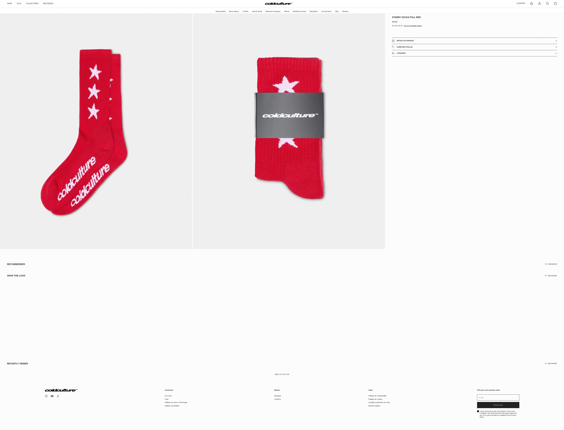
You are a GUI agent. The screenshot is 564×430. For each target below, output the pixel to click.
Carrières (277, 399)
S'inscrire (498, 405)
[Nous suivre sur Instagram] (46, 396)
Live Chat (168, 396)
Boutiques (277, 396)
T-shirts (245, 11)
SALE (19, 3)
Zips (337, 11)
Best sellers (234, 11)
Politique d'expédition (172, 406)
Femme (345, 11)
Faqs (166, 399)
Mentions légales (374, 406)
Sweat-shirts (257, 11)
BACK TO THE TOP (282, 374)
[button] (28, 322)
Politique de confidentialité (377, 396)
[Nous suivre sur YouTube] (52, 396)
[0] (531, 3)
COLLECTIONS (32, 3)
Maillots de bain (299, 11)
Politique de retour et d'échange (176, 402)
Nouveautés (221, 11)
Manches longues (273, 11)
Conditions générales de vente (379, 402)
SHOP (9, 3)
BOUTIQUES (48, 3)
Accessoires (327, 11)
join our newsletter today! (413, 26)
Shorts (286, 11)
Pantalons (314, 11)
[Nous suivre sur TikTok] (58, 396)
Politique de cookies (375, 399)
